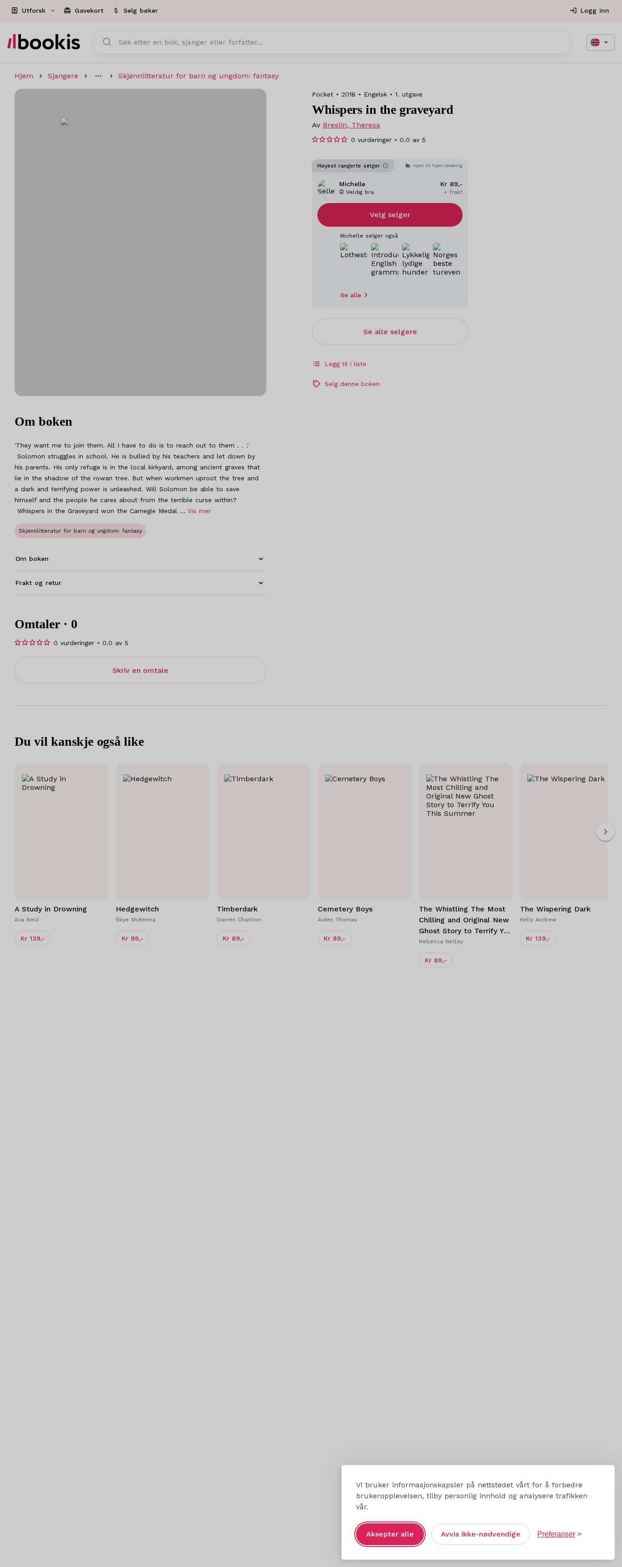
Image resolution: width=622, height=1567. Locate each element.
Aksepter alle (390, 1534)
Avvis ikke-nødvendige (480, 1534)
